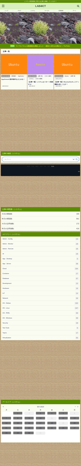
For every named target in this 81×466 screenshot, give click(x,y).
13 (75, 418)
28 (6, 433)
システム (31, 78)
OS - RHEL (40, 313)
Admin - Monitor (40, 244)
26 (63, 428)
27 (75, 428)
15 (18, 423)
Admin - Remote (40, 249)
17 (40, 423)
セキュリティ (59, 78)
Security (40, 323)
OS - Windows (40, 318)
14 (6, 423)
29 (18, 433)
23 (29, 428)
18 (52, 423)
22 (18, 428)
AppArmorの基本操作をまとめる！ (13, 79)
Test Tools (40, 328)
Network (40, 298)
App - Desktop (40, 258)
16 (29, 423)
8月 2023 (40, 407)
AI (40, 254)
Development (40, 283)
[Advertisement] (40, 121)
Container (40, 273)
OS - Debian (40, 303)
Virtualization (40, 338)
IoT (40, 293)
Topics (40, 333)
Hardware (40, 288)
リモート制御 (39, 78)
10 (40, 418)
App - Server (40, 263)
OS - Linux (40, 308)
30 (29, 433)
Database (40, 278)
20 (75, 423)
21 (6, 428)
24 (40, 428)
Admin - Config (40, 239)
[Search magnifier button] (76, 159)
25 (52, 428)
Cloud (40, 268)
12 (63, 418)
